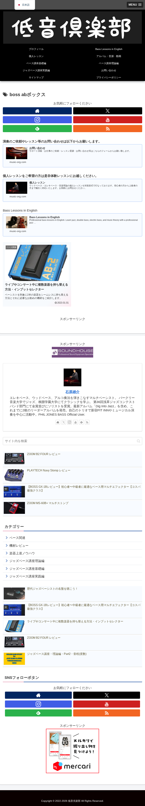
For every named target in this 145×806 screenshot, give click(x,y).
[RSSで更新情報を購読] (107, 128)
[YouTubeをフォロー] (107, 119)
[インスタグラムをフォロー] (37, 119)
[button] (138, 441)
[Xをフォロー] (107, 110)
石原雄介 (72, 392)
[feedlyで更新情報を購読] (37, 128)
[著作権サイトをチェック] (37, 110)
